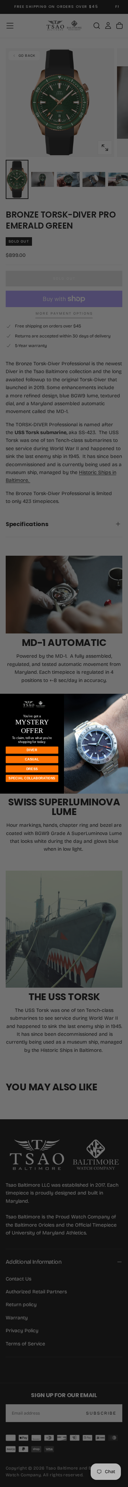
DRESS (32, 768)
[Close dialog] (124, 697)
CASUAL (32, 759)
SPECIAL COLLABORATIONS (32, 778)
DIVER (32, 750)
